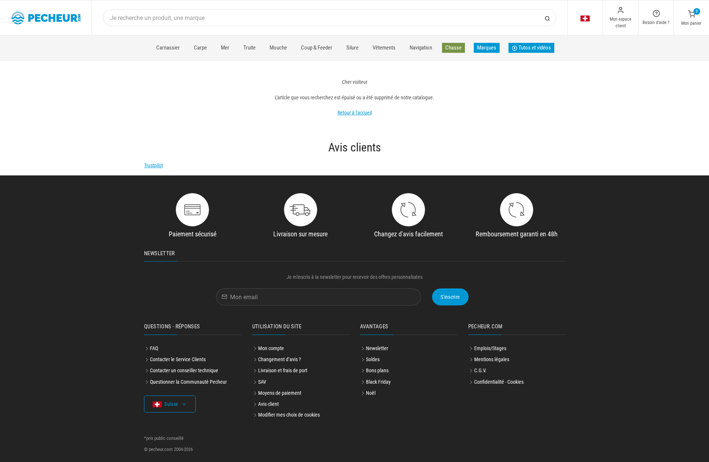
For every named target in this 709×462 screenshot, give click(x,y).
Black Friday (378, 382)
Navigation (421, 47)
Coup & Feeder (316, 47)
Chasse (453, 47)
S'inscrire (450, 297)
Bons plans (377, 370)
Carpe (200, 47)
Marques (486, 47)
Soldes (373, 359)
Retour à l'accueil (355, 113)
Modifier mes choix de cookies (289, 415)
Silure (352, 47)
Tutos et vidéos (534, 47)
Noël (371, 393)
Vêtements (384, 47)
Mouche (278, 47)
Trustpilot (153, 165)
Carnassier (168, 47)
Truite (249, 47)
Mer (225, 47)
